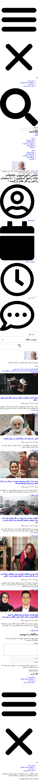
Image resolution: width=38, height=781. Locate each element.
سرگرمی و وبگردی (28, 143)
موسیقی (31, 147)
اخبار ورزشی (30, 140)
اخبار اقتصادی (30, 142)
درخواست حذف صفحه (27, 82)
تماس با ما (31, 80)
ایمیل (36, 662)
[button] (19, 39)
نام (36, 658)
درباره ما (31, 84)
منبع (36, 365)
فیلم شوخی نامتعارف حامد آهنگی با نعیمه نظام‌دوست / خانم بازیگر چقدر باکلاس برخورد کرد (20, 616)
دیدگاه (35, 643)
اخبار (32, 138)
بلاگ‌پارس (33, 131)
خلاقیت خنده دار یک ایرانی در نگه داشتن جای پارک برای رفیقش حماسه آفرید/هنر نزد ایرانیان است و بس (20, 520)
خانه (36, 171)
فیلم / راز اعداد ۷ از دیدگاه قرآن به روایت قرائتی (21, 438)
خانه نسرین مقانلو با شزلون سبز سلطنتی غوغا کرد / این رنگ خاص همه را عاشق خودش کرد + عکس (19, 575)
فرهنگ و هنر (30, 145)
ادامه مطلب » (34, 413)
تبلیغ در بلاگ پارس (28, 86)
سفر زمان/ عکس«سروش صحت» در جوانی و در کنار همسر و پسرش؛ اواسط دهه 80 (19, 482)
